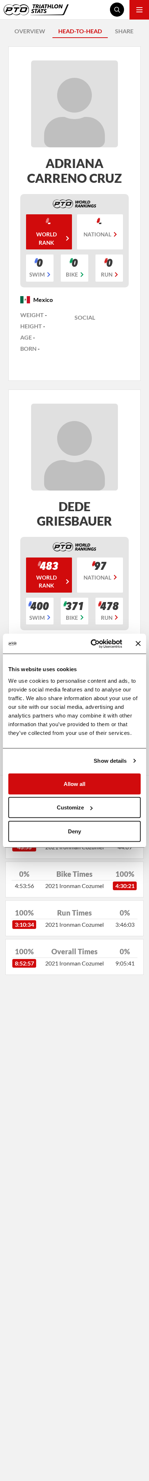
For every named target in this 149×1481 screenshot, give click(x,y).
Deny (74, 831)
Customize (70, 807)
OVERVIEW (29, 31)
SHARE (124, 31)
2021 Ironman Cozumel (74, 885)
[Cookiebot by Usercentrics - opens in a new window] (92, 643)
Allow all (74, 784)
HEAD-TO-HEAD (80, 31)
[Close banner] (138, 643)
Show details (110, 761)
